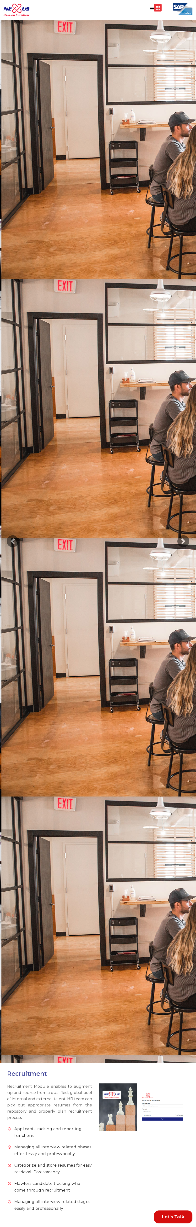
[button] (13, 541)
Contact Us (138, 96)
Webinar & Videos (144, 80)
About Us (137, 64)
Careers (135, 88)
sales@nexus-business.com (158, 113)
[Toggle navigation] (151, 8)
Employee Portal (156, 122)
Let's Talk (173, 1217)
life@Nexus (139, 72)
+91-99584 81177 (145, 105)
